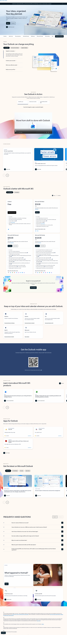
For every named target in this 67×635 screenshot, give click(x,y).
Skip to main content (3, 0)
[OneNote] (18, 272)
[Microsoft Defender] (22, 272)
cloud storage (13, 222)
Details (43, 624)
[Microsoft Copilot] (8, 272)
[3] (3, 622)
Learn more (38, 620)
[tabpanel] (33, 65)
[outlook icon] (8, 229)
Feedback (3, 632)
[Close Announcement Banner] (62, 3)
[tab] (6, 48)
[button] (7, 169)
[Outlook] (36, 231)
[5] (3, 630)
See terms (36, 209)
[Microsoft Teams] (24, 272)
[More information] (27, 252)
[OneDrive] (38, 231)
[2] (3, 617)
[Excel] (12, 272)
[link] (5, 37)
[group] (18, 159)
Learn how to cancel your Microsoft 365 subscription (20, 614)
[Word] (10, 272)
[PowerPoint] (14, 272)
